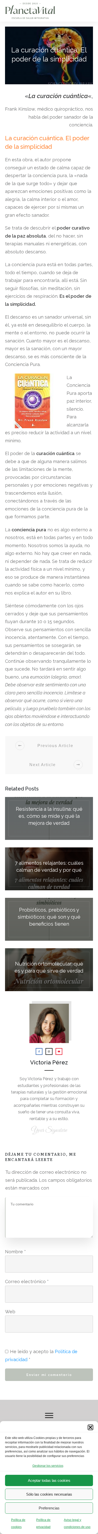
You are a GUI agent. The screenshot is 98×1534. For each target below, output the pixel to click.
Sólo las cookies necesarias (49, 1494)
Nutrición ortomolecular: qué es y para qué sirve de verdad (49, 969)
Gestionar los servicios (47, 1466)
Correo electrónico (27, 1281)
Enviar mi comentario (49, 1375)
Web (10, 1311)
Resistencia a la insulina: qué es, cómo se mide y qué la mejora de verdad (49, 818)
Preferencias (49, 1508)
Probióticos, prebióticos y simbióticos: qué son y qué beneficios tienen (49, 919)
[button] (90, 1427)
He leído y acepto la (41, 1355)
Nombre (15, 1251)
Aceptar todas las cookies (49, 1480)
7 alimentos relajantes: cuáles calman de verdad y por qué (49, 868)
